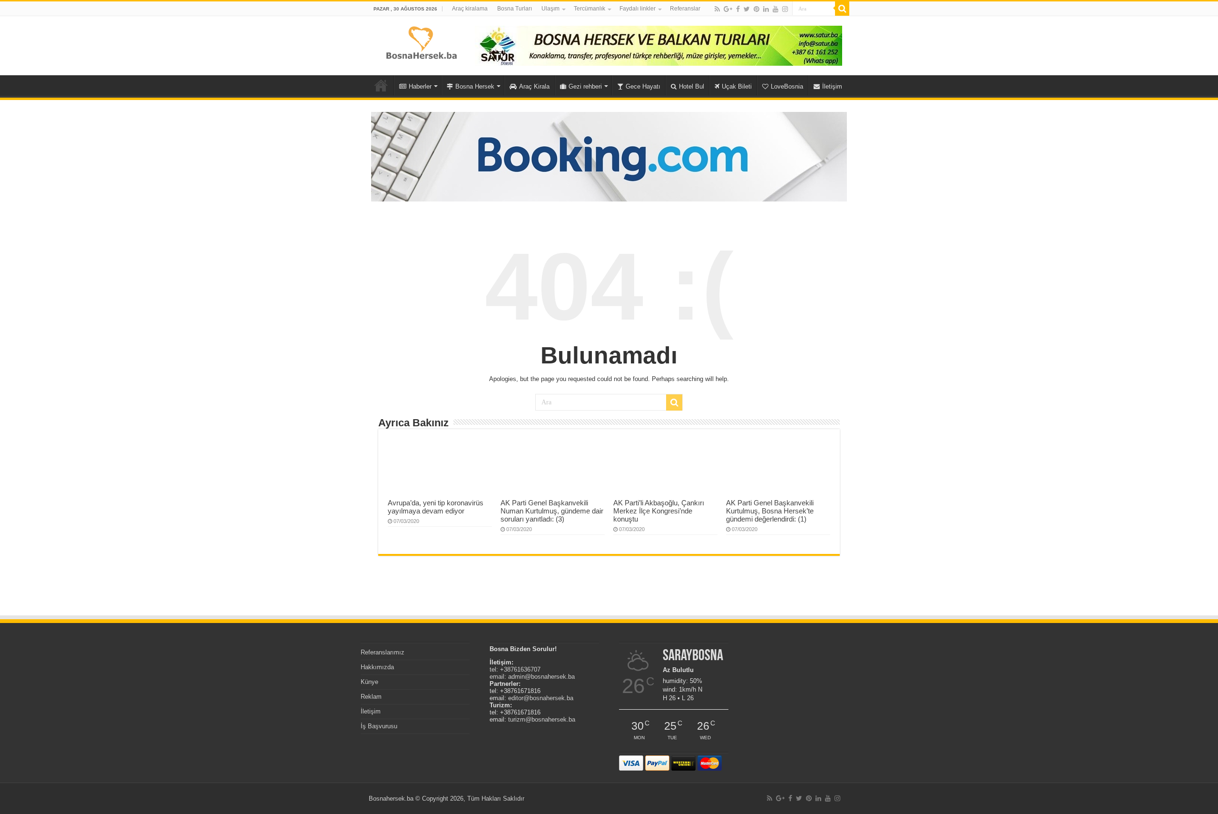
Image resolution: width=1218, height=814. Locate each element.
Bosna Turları (514, 8)
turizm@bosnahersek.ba (541, 719)
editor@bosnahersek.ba (540, 698)
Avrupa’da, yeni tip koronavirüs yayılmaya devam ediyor (435, 507)
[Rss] (717, 9)
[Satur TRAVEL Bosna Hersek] (658, 45)
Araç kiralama (470, 8)
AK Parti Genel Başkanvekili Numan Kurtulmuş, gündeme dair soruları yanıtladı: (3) (552, 511)
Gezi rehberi (585, 86)
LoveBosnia (787, 86)
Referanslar (685, 8)
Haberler (420, 86)
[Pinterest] (756, 9)
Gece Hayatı (643, 86)
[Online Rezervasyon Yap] (609, 156)
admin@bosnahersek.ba (541, 676)
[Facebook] (738, 9)
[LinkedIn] (766, 9)
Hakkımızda (377, 667)
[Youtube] (775, 9)
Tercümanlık (589, 8)
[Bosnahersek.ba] (421, 42)
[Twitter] (747, 9)
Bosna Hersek (474, 86)
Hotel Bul (691, 86)
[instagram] (785, 9)
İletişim (832, 86)
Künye (369, 681)
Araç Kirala (534, 86)
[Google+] (728, 9)
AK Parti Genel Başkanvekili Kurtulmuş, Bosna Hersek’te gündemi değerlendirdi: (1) (770, 511)
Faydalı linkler (637, 8)
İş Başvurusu (379, 726)
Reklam (371, 696)
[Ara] (842, 8)
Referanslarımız (382, 652)
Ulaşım (550, 8)
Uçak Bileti (737, 86)
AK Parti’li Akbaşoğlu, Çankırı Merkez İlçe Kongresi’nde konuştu (658, 511)
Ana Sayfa (381, 85)
